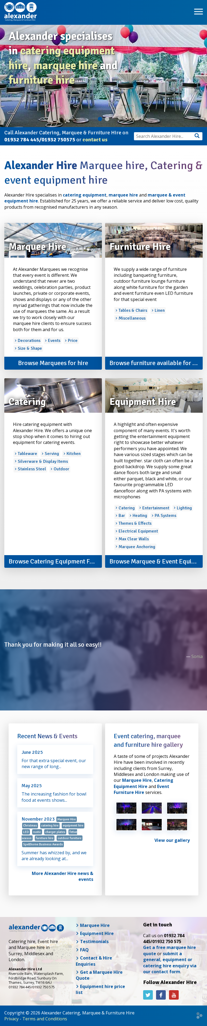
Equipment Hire (96, 933)
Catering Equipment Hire (143, 783)
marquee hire (65, 65)
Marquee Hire (137, 780)
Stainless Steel (31, 469)
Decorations (28, 340)
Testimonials (94, 941)
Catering (126, 508)
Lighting (184, 508)
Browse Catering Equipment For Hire (55, 561)
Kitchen (73, 453)
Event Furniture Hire (141, 789)
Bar (121, 515)
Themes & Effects (134, 523)
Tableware (27, 453)
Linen (159, 310)
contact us (95, 139)
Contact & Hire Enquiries (94, 961)
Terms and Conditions (44, 1019)
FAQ (84, 950)
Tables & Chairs (132, 310)
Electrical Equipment (138, 531)
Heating (139, 515)
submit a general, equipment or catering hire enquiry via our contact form (169, 963)
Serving (51, 453)
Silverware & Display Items (42, 461)
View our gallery (172, 840)
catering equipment (84, 195)
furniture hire (42, 80)
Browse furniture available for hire (156, 363)
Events (53, 340)
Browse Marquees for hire (53, 363)
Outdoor (61, 469)
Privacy (11, 1019)
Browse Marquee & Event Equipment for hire (156, 561)
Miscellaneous (132, 318)
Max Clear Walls (133, 539)
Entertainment (155, 508)
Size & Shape (29, 348)
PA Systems (165, 515)
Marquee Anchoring (136, 546)
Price (72, 340)
